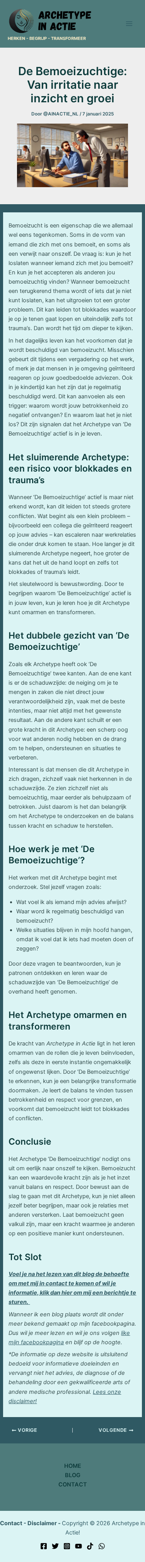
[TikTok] (90, 1546)
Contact (11, 1523)
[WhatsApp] (101, 1546)
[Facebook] (43, 1546)
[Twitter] (55, 1546)
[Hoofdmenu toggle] (129, 23)
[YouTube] (78, 1546)
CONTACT (72, 1484)
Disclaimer (42, 1523)
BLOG (72, 1475)
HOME (72, 1465)
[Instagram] (66, 1546)
